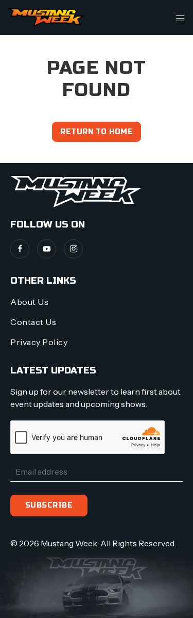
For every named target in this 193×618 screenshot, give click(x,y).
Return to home (96, 131)
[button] (180, 17)
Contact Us (33, 322)
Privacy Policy (38, 342)
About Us (29, 302)
